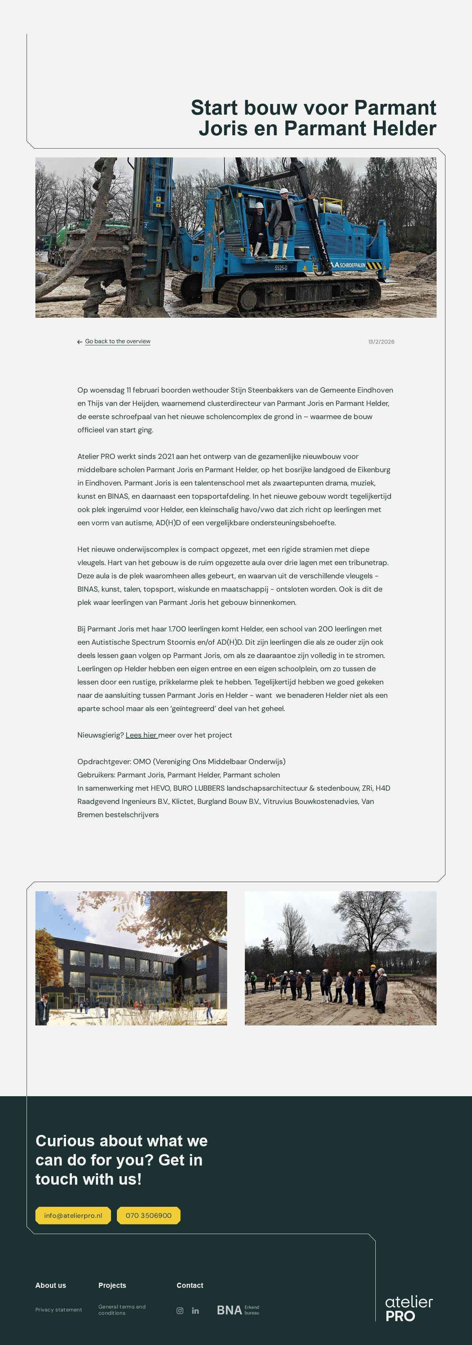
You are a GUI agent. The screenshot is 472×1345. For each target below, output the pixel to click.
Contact (190, 1285)
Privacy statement (58, 1310)
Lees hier (142, 735)
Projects (112, 1285)
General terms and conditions (122, 1310)
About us (50, 1285)
